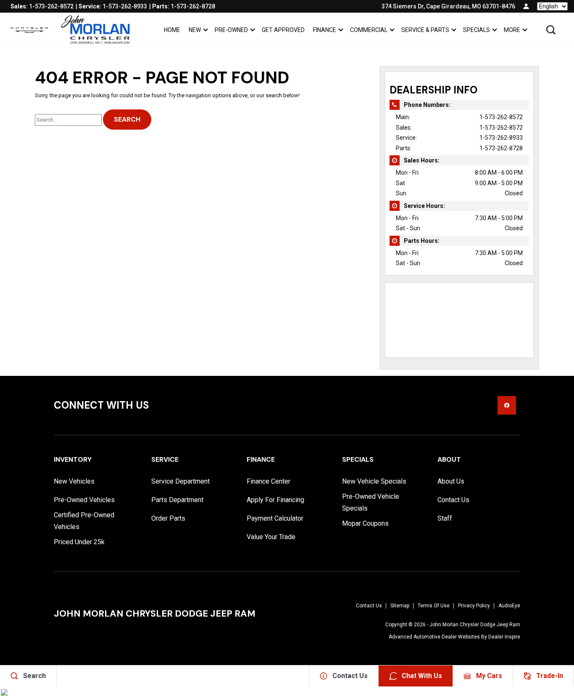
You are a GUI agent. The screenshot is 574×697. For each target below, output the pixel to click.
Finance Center (268, 481)
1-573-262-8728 (501, 148)
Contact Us (453, 500)
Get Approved (283, 30)
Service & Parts (425, 30)
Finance (324, 30)
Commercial (368, 30)
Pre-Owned (231, 30)
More (511, 31)
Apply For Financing (275, 500)
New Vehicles (74, 481)
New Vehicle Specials (374, 481)
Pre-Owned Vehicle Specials (370, 502)
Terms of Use (434, 606)
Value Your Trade (271, 537)
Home (172, 30)
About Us (450, 481)
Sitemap (399, 606)
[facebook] (507, 405)
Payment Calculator (275, 518)
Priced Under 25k (79, 542)
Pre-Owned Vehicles (84, 500)
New (195, 30)
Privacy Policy (474, 606)
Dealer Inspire (504, 637)
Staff (444, 518)
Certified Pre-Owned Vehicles (84, 521)
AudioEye (509, 606)
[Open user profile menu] (526, 6)
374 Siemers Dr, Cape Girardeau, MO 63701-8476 (448, 6)
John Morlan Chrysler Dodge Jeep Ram (474, 625)
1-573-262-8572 (501, 117)
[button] (551, 30)
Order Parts (168, 518)
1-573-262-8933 (501, 137)
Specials (476, 30)
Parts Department (177, 500)
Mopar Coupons (365, 523)
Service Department (180, 481)
